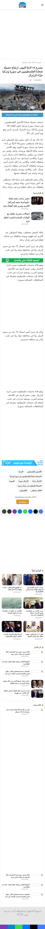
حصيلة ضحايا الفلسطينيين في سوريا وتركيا (25, 476)
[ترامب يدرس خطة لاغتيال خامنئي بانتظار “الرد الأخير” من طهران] (37, 694)
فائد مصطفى (35, 490)
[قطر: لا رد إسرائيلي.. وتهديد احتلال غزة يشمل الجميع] (33, 626)
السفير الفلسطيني (33, 472)
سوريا (11, 481)
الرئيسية (39, 62)
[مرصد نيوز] (22, 5)
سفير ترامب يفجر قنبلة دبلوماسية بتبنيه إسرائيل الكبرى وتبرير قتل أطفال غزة (16, 202)
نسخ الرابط (22, 502)
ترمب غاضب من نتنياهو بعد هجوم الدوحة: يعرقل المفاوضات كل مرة (34, 613)
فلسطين (23, 490)
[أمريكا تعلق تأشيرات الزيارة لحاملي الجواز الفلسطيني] (12, 626)
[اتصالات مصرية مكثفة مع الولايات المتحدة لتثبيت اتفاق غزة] (37, 216)
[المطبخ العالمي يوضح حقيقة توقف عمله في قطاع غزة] (37, 664)
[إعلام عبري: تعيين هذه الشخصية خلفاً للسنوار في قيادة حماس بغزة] (37, 655)
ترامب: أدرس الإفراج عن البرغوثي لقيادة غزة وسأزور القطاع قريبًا (34, 589)
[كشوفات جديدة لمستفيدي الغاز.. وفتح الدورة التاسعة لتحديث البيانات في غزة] (37, 674)
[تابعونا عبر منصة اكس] (22, 462)
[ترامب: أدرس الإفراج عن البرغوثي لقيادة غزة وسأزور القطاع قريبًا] (33, 579)
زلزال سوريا (23, 481)
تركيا (20, 472)
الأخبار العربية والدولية (28, 62)
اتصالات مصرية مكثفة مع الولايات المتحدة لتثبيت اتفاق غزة (17, 217)
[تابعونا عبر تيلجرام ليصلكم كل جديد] (22, 114)
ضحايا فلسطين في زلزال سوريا (29, 486)
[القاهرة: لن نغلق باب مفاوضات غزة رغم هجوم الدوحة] (12, 603)
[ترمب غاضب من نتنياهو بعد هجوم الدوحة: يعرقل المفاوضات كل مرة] (33, 603)
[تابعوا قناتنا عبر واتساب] (22, 260)
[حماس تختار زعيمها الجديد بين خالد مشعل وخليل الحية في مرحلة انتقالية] (37, 684)
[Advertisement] (22, 34)
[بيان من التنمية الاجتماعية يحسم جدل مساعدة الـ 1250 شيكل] (37, 790)
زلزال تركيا (36, 481)
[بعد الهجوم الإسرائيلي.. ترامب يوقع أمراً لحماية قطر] (12, 579)
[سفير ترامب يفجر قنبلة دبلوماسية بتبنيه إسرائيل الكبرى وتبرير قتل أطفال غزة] (37, 201)
